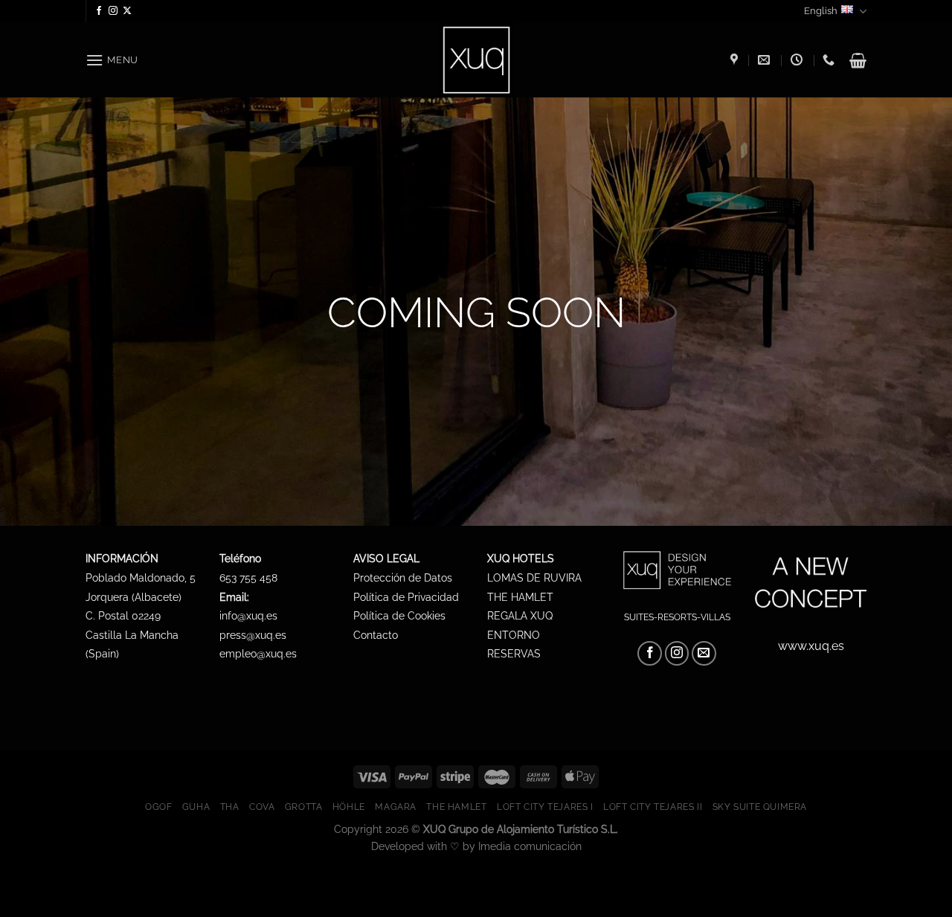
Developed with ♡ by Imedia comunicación (476, 846)
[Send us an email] (704, 653)
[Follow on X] (127, 11)
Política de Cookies (399, 616)
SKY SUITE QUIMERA (760, 806)
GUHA (196, 806)
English (820, 10)
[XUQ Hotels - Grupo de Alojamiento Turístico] (476, 59)
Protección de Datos (402, 578)
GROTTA (304, 806)
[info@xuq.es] (766, 59)
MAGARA (395, 806)
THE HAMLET (456, 806)
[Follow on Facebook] (98, 11)
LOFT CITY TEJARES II (652, 806)
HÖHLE (348, 806)
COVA (261, 806)
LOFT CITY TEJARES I (545, 806)
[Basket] (857, 60)
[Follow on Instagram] (113, 11)
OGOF (158, 806)
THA (229, 806)
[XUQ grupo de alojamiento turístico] (736, 59)
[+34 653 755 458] (830, 59)
